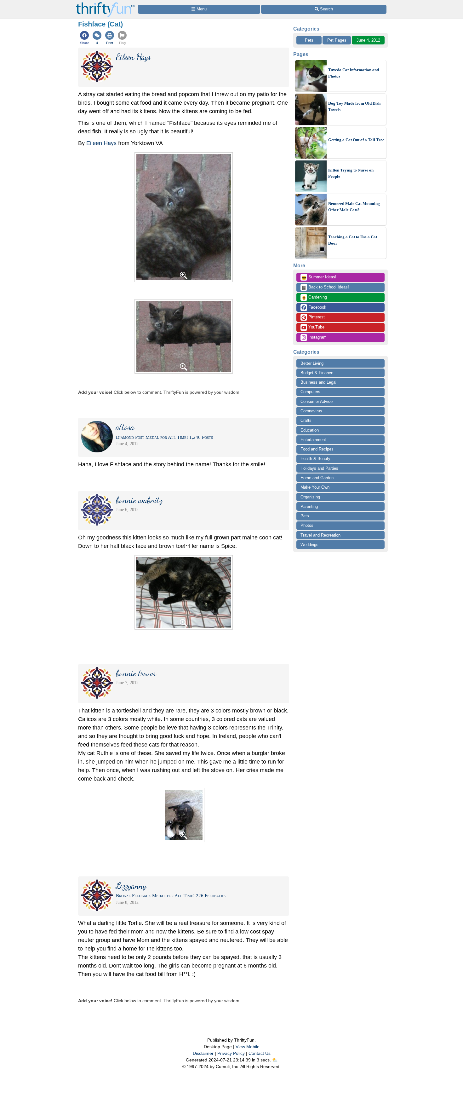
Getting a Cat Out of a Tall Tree (356, 139)
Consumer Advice (316, 401)
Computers (310, 391)
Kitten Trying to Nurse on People (351, 173)
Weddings (309, 544)
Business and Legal (318, 382)
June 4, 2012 (368, 40)
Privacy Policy (231, 1053)
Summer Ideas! (318, 277)
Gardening (314, 297)
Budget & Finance (316, 372)
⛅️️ (274, 1059)
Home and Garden (317, 477)
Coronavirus (311, 411)
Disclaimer (203, 1053)
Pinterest (316, 317)
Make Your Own (314, 487)
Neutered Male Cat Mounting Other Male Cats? (354, 206)
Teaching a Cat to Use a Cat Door (352, 240)
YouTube (315, 327)
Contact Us (260, 1053)
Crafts (306, 420)
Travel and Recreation (320, 535)
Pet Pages (336, 40)
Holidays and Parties (319, 468)
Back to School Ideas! (325, 287)
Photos (306, 525)
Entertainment (313, 439)
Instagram (317, 337)
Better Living (311, 363)
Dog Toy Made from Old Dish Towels (354, 106)
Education (309, 430)
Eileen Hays (101, 143)
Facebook (316, 307)
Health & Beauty (315, 458)
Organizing (310, 497)
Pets (309, 40)
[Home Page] (105, 3)
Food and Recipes (317, 449)
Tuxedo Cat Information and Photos (353, 72)
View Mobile (248, 1046)
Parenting (309, 506)
